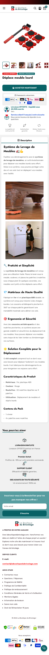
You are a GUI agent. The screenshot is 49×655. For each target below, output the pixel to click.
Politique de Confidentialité (15, 586)
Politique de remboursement (15, 589)
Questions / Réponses (13, 578)
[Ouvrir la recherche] (35, 8)
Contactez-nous (11, 575)
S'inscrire (24, 513)
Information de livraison (14, 600)
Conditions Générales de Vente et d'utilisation (23, 593)
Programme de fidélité (13, 582)
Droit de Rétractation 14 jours (16, 608)
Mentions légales (11, 597)
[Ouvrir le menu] (4, 8)
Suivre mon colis (10, 604)
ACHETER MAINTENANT (26, 88)
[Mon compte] (39, 8)
